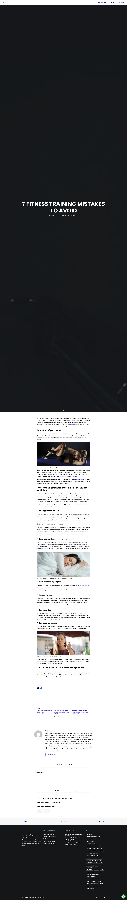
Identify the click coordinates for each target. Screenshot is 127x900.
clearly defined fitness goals (83, 848)
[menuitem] (103, 2)
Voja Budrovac (74, 347)
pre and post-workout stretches (44, 798)
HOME (112, 2)
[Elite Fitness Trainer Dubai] (3, 2)
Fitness (64, 347)
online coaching (80, 742)
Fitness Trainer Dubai (69, 687)
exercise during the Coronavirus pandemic (67, 739)
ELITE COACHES (120, 2)
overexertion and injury (45, 811)
